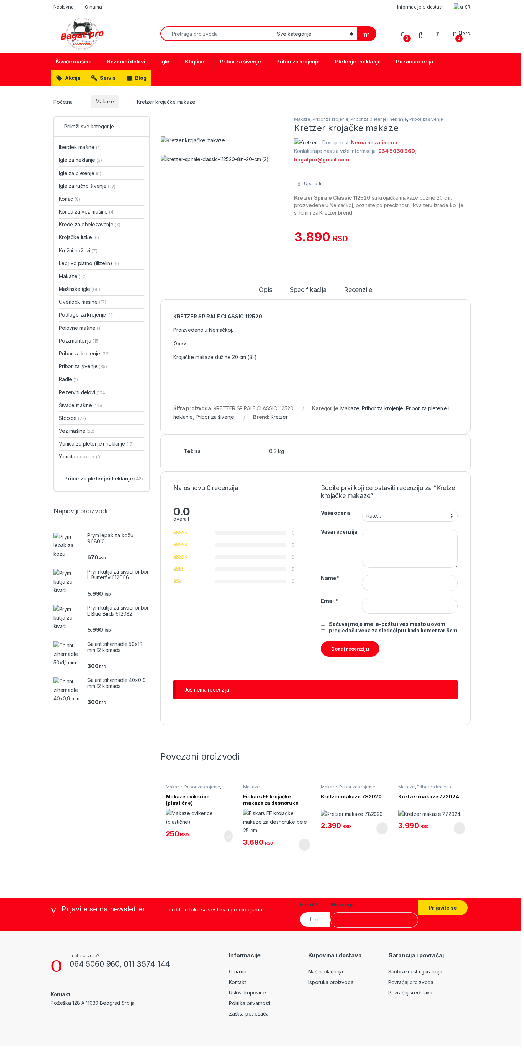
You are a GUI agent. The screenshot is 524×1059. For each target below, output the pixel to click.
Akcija (68, 78)
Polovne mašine (80, 328)
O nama (93, 7)
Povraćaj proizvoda (410, 982)
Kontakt (237, 982)
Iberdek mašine (80, 147)
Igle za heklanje (80, 160)
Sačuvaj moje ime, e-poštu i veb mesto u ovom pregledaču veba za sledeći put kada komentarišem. (394, 627)
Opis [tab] (265, 290)
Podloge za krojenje (86, 315)
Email (329, 601)
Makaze (105, 101)
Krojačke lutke (79, 237)
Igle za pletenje (80, 173)
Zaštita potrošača (249, 1014)
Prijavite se (443, 908)
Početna (63, 101)
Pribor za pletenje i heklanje (378, 119)
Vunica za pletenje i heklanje (96, 444)
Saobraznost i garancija (415, 971)
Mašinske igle (79, 289)
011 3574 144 (147, 963)
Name (330, 578)
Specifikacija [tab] (308, 290)
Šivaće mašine (74, 61)
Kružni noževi (78, 250)
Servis (103, 78)
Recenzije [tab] (358, 290)
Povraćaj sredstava (410, 992)
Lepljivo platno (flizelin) (85, 263)
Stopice (194, 61)
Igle (164, 61)
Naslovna (63, 7)
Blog (136, 78)
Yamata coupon (80, 456)
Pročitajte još (299, 845)
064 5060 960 (94, 963)
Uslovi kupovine (247, 992)
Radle (68, 379)
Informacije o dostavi (420, 7)
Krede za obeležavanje (89, 224)
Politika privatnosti (249, 1003)
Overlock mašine (82, 302)
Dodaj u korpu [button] (225, 836)
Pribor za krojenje (298, 61)
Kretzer (279, 417)
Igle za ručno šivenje (87, 186)
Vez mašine (76, 431)
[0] (403, 33)
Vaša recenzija (339, 532)
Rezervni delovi (126, 61)
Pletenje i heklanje (358, 61)
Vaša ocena (335, 513)
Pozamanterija (414, 61)
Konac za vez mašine (87, 212)
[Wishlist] (420, 33)
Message (342, 904)
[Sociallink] (54, 1018)
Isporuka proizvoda (330, 982)
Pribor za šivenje (240, 61)
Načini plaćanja (325, 971)
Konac (69, 199)
